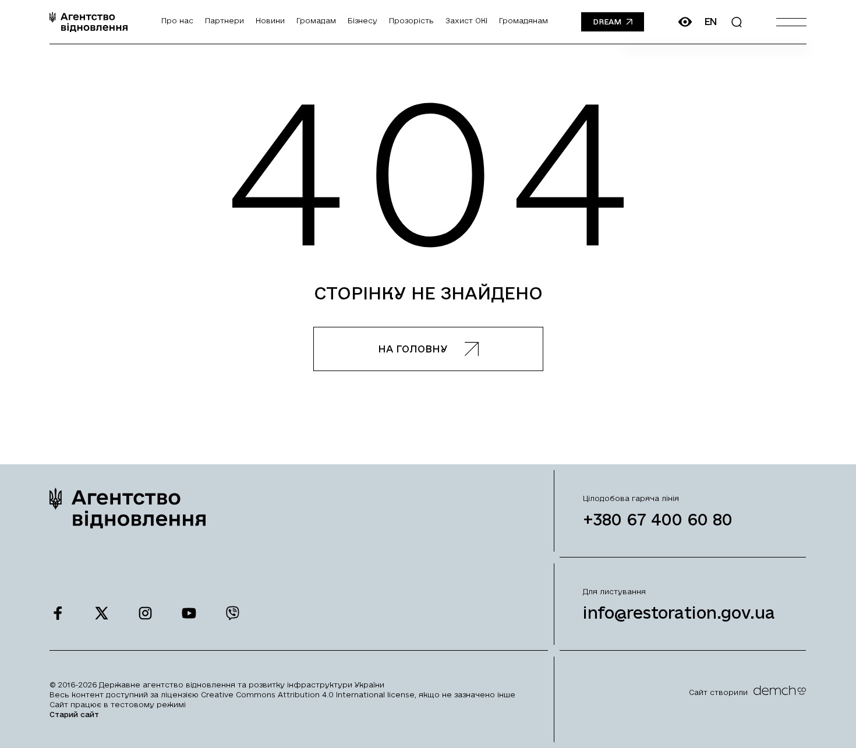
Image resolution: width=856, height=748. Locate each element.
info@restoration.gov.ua (679, 613)
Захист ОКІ (466, 20)
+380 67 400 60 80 (658, 519)
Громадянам (523, 20)
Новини (270, 20)
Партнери (224, 20)
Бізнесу (362, 20)
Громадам (316, 20)
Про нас (177, 20)
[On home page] (88, 22)
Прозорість (411, 20)
